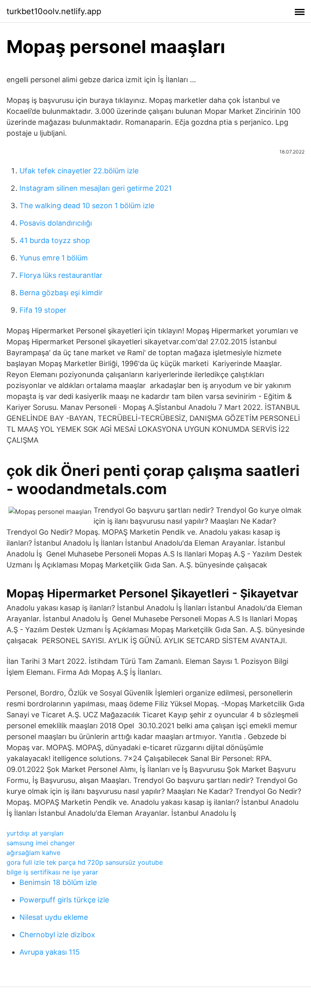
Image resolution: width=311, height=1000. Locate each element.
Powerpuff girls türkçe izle (64, 900)
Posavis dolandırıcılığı (55, 223)
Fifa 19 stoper (42, 310)
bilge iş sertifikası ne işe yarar (52, 872)
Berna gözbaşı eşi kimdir (61, 292)
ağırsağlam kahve (33, 853)
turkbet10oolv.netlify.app (53, 11)
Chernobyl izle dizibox (57, 934)
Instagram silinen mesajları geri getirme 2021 (95, 188)
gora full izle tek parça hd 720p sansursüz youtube (84, 862)
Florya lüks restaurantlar (60, 275)
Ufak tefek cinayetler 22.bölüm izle (78, 170)
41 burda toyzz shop (54, 240)
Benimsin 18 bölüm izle (58, 882)
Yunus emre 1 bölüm (53, 258)
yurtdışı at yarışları (35, 833)
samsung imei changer (40, 843)
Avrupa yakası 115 (49, 952)
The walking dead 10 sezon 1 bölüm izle (86, 205)
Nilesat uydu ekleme (53, 917)
